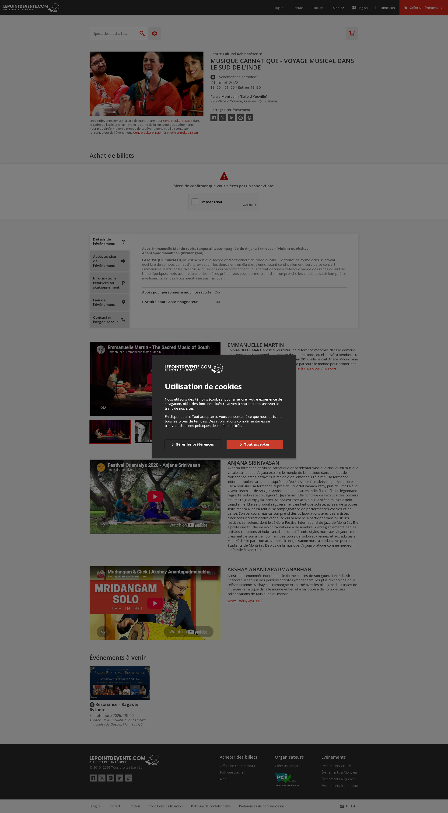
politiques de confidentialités (218, 425)
